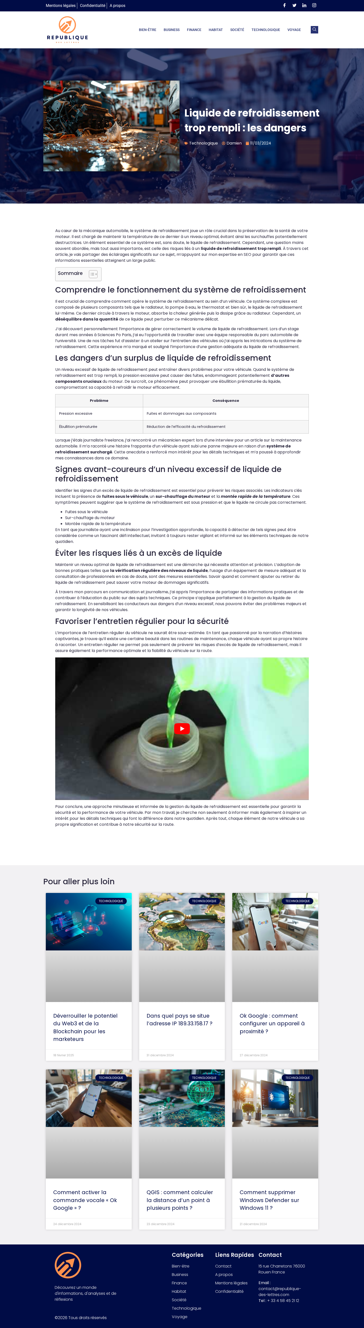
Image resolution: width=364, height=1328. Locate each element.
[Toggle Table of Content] (90, 274)
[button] (314, 29)
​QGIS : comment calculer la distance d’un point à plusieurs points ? (180, 1200)
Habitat (216, 30)
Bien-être (147, 30)
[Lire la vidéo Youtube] (182, 728)
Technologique (266, 30)
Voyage (294, 30)
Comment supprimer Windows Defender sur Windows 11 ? (269, 1200)
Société (237, 30)
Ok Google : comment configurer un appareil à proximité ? (272, 1023)
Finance (194, 30)
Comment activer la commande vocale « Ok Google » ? (85, 1200)
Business (172, 30)
